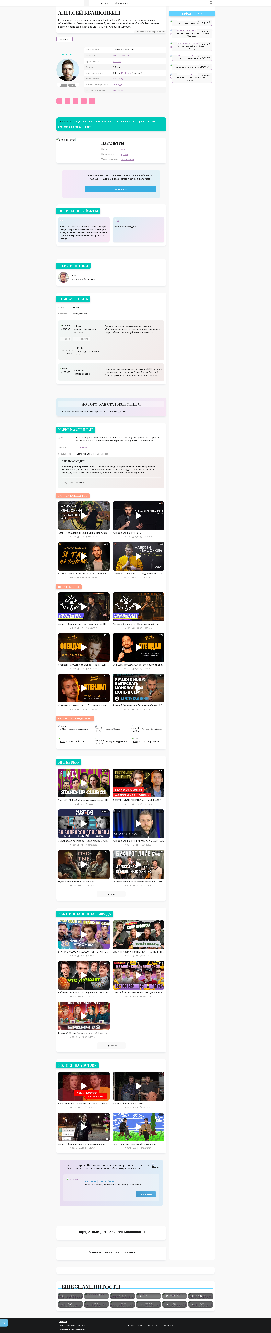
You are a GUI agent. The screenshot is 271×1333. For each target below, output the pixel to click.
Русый (124, 154)
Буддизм (118, 90)
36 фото (67, 54)
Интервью (139, 121)
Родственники (84, 121)
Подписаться (145, 1194)
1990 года (126, 72)
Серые (124, 149)
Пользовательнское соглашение (73, 1330)
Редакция (63, 1321)
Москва (117, 55)
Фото (88, 126)
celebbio (65, 3)
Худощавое (127, 159)
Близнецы (118, 78)
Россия (125, 55)
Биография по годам (69, 126)
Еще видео (111, 894)
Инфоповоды (120, 3)
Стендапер (64, 39)
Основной (82, 447)
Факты (152, 121)
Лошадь (117, 84)
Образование (122, 121)
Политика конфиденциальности (72, 1325)
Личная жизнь (103, 121)
